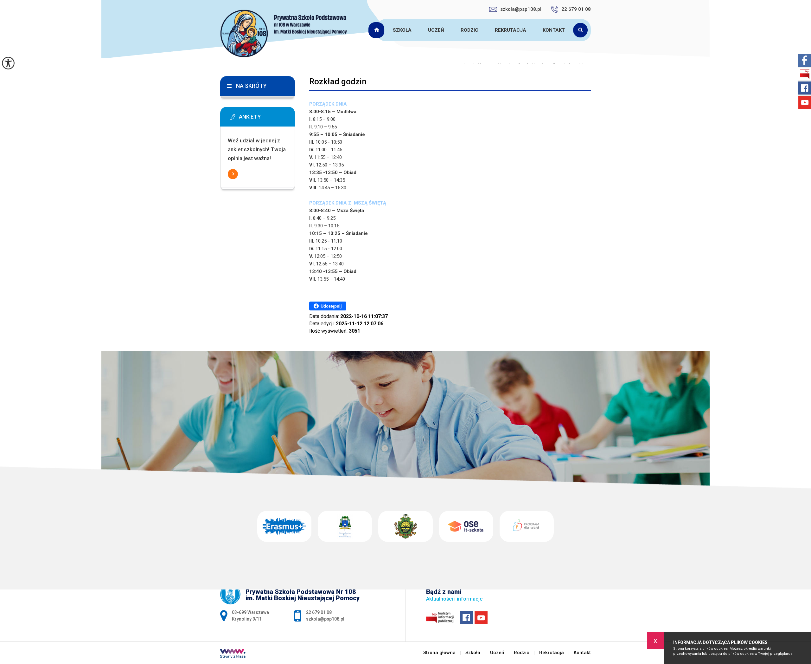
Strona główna (377, 30)
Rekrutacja (510, 30)
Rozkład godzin (338, 81)
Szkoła (402, 30)
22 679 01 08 (576, 9)
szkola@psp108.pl (520, 9)
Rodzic (469, 30)
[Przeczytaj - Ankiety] (267, 118)
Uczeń (436, 30)
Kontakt (554, 30)
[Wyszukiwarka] (582, 30)
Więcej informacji (233, 174)
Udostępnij (331, 306)
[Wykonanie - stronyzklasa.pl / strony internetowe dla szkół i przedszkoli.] (233, 654)
